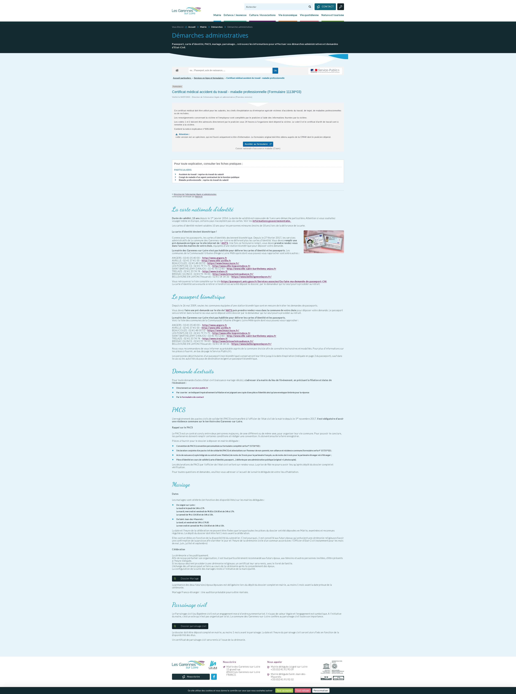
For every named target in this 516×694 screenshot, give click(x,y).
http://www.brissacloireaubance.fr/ (233, 274)
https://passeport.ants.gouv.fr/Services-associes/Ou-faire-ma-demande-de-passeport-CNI (274, 281)
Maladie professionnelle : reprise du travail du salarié (203, 180)
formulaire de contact (193, 397)
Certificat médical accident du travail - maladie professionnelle (255, 78)
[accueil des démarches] (177, 70)
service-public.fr (200, 388)
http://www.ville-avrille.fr (216, 260)
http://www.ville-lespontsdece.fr (231, 266)
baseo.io (199, 197)
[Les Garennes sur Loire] (186, 10)
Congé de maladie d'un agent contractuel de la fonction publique (209, 177)
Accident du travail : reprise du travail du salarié (201, 174)
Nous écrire (193, 676)
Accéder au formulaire (257, 144)
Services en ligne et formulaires (209, 78)
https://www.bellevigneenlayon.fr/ (252, 276)
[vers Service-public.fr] (325, 71)
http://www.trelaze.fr (215, 271)
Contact (328, 6)
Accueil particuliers (182, 78)
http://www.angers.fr (214, 258)
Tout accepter (284, 690)
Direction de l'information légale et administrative (195, 194)
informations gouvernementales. (272, 221)
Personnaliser (321, 690)
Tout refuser (302, 690)
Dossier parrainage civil (193, 626)
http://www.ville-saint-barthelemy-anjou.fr (251, 268)
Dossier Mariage (190, 578)
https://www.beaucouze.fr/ (223, 263)
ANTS (224, 243)
